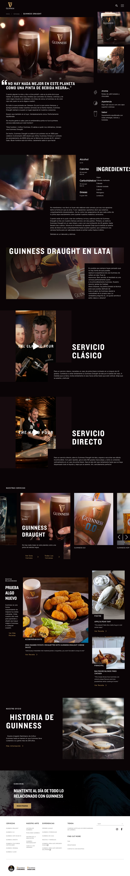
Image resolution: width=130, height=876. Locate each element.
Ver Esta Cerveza (29, 557)
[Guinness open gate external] (11, 868)
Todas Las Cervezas (49, 557)
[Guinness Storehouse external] (21, 868)
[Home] (10, 5)
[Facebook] (121, 829)
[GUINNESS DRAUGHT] (45, 526)
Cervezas (17, 14)
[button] (119, 537)
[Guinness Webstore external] (31, 868)
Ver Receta (30, 655)
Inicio (8, 14)
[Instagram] (117, 829)
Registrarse (22, 806)
